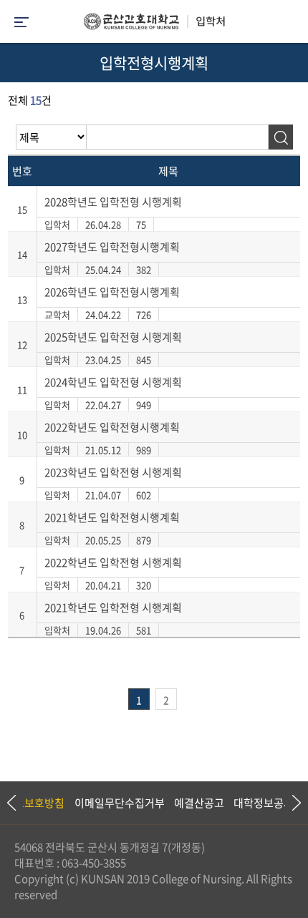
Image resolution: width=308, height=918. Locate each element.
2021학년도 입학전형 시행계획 (113, 607)
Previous (10, 803)
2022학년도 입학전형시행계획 (112, 427)
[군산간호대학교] (154, 25)
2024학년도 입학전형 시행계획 (113, 382)
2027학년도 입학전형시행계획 (112, 247)
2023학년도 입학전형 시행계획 (113, 472)
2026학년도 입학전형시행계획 (112, 292)
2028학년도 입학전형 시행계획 (113, 202)
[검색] (280, 137)
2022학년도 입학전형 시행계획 (113, 562)
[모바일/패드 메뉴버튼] (21, 23)
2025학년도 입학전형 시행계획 (113, 337)
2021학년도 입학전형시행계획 (112, 517)
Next (290, 803)
